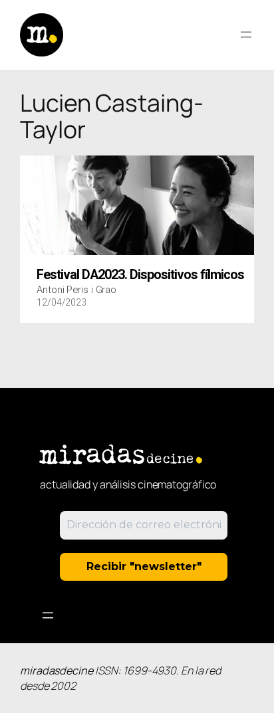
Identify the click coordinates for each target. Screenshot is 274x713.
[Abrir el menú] (246, 35)
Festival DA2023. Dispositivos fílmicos (140, 275)
